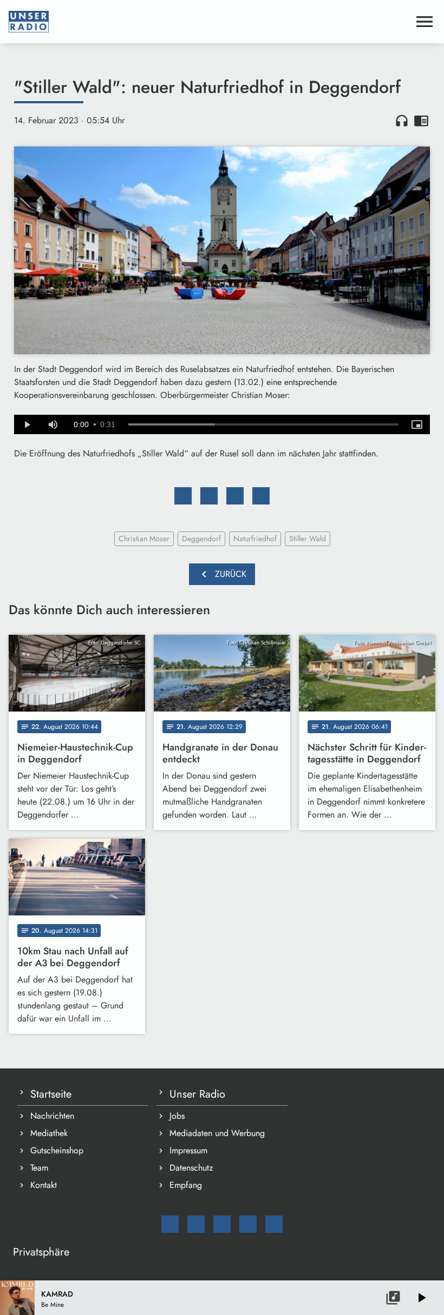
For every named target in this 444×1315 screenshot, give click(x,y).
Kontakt (43, 1185)
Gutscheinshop (56, 1150)
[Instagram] (222, 1224)
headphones (401, 120)
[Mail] (170, 1224)
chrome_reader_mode (421, 120)
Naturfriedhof (255, 538)
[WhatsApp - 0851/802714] (274, 1224)
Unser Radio (197, 1094)
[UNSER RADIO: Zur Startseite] (209, 21)
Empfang (185, 1185)
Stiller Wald (307, 538)
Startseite (50, 1094)
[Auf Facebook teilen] (183, 495)
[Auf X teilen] (209, 495)
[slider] (263, 424)
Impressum (188, 1150)
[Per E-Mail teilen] (261, 495)
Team (39, 1167)
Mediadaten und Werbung (217, 1133)
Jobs (177, 1116)
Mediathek (49, 1133)
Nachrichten (52, 1116)
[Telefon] (248, 1224)
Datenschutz (191, 1167)
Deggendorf (201, 538)
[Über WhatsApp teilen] (235, 495)
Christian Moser (144, 538)
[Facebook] (196, 1224)
